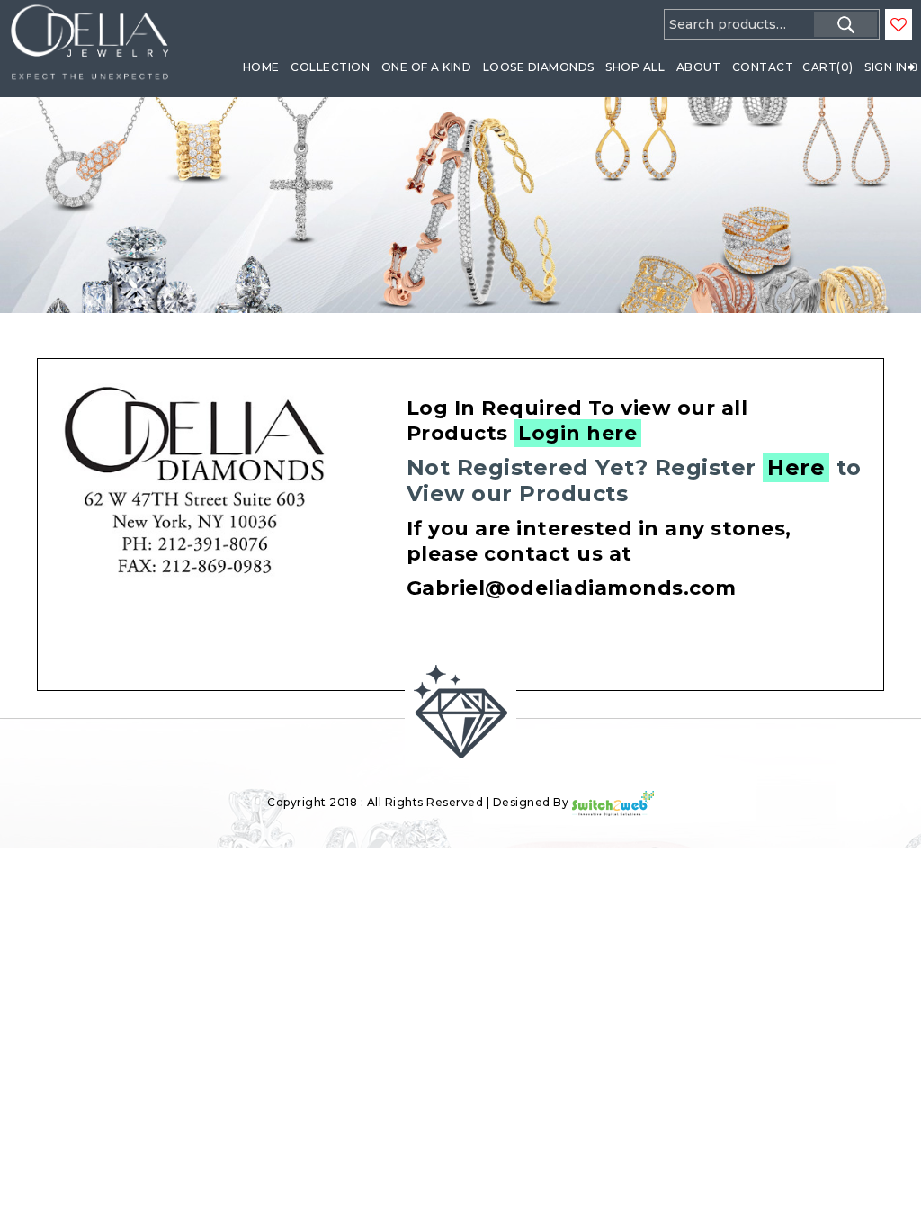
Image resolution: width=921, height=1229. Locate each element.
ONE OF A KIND (426, 67)
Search (845, 24)
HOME (261, 67)
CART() (828, 67)
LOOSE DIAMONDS (539, 67)
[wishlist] (898, 25)
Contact (763, 67)
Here (796, 467)
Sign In (886, 67)
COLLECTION (330, 67)
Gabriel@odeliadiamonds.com (572, 588)
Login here (577, 433)
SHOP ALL (635, 67)
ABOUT (698, 67)
